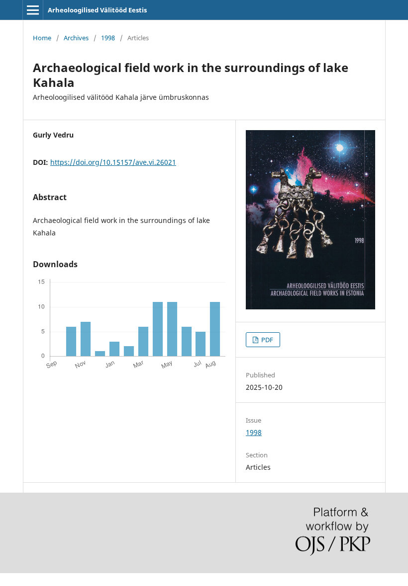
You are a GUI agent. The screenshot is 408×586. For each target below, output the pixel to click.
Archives (76, 37)
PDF (266, 339)
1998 (108, 37)
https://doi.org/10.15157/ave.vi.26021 (113, 162)
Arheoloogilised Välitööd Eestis (97, 9)
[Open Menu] (33, 10)
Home (42, 37)
